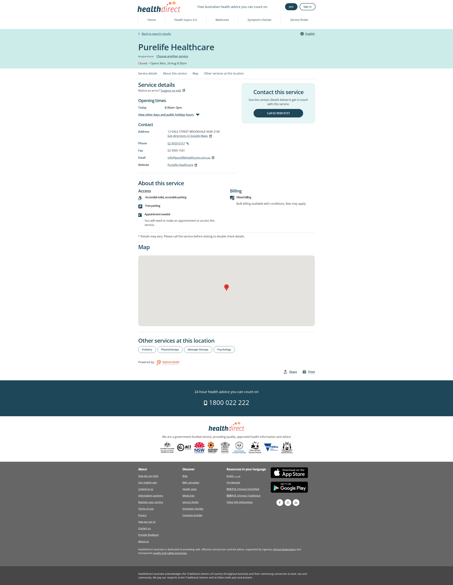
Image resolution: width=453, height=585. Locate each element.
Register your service (150, 502)
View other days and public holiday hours (166, 115)
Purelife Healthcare (180, 165)
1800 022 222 (228, 402)
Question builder (192, 515)
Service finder (299, 20)
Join (291, 6)
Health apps (189, 489)
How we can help (148, 476)
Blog (185, 476)
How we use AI (146, 521)
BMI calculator (190, 482)
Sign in (307, 6)
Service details (147, 73)
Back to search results (156, 34)
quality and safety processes (170, 553)
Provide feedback (148, 535)
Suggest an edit (171, 91)
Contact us (144, 528)
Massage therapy (198, 349)
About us (143, 541)
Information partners (150, 495)
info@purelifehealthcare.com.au (189, 158)
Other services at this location (224, 73)
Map (195, 73)
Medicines (222, 20)
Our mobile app (147, 482)
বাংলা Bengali (233, 482)
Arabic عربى (233, 476)
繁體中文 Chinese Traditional (243, 495)
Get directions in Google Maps (188, 136)
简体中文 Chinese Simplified (242, 489)
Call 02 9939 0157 (278, 113)
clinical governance (284, 549)
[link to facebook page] (279, 502)
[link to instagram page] (288, 502)
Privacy (142, 515)
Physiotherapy (170, 349)
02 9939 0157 (176, 143)
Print (311, 372)
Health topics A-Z (185, 20)
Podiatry (147, 349)
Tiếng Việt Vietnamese (239, 502)
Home (152, 20)
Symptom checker (260, 20)
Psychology (224, 349)
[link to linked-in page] (296, 502)
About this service (175, 73)
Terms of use (146, 508)
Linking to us (145, 489)
